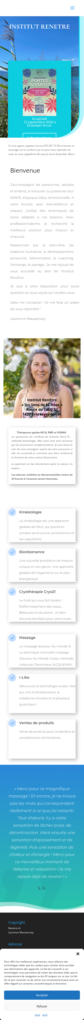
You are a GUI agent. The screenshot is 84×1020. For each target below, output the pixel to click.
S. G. (42, 888)
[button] (78, 954)
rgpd (37, 1015)
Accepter (42, 995)
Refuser (42, 1006)
